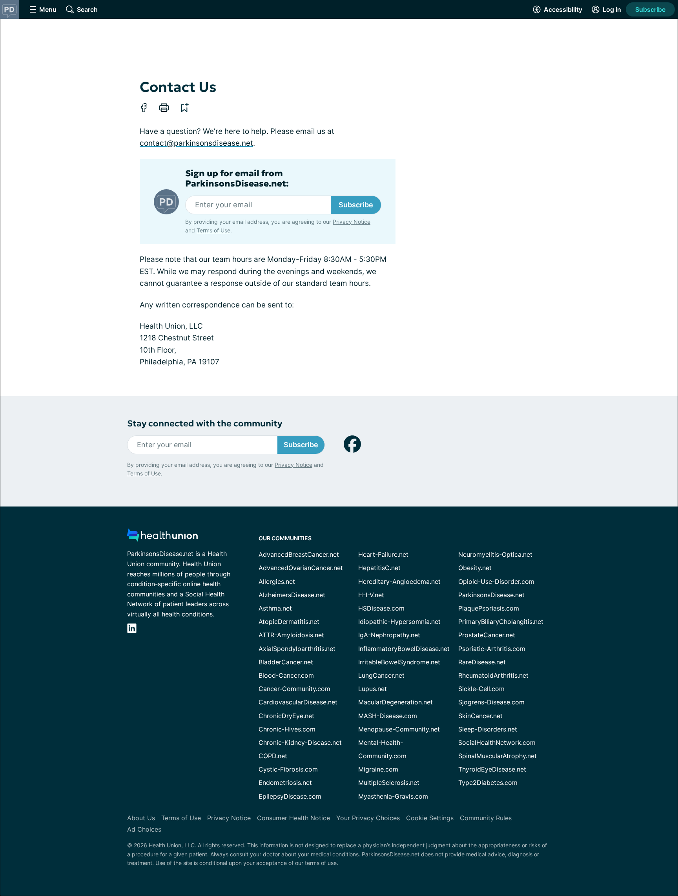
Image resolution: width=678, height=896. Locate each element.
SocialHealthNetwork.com (497, 742)
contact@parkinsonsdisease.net (196, 143)
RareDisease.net (482, 662)
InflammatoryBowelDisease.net (404, 649)
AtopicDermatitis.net (289, 621)
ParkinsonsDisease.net (491, 595)
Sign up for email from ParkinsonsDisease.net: (237, 178)
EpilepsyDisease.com (290, 796)
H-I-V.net (371, 595)
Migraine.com (378, 769)
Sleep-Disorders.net (487, 729)
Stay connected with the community (204, 423)
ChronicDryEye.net (286, 716)
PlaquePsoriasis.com (488, 608)
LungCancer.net (381, 675)
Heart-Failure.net (383, 554)
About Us (141, 818)
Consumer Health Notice (293, 818)
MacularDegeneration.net (395, 702)
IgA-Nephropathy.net (389, 635)
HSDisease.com (381, 608)
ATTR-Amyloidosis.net (291, 635)
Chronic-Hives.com (287, 729)
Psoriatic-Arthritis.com (491, 649)
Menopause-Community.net (399, 729)
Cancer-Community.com (294, 689)
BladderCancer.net (286, 662)
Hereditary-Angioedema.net (399, 581)
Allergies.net (277, 581)
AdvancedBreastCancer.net (299, 554)
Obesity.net (475, 568)
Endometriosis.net (285, 782)
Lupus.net (372, 689)
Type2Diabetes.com (488, 782)
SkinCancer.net (480, 716)
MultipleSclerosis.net (388, 782)
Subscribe (650, 9)
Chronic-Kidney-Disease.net (300, 742)
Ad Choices (144, 829)
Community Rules (486, 818)
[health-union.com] (162, 537)
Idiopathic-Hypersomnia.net (399, 621)
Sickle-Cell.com (481, 689)
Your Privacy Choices (368, 818)
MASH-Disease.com (387, 716)
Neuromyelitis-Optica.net (495, 554)
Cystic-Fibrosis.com (288, 769)
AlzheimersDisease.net (292, 595)
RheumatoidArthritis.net (493, 675)
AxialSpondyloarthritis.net (297, 649)
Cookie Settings (430, 818)
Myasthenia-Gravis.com (393, 796)
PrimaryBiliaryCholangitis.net (500, 621)
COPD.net (273, 756)
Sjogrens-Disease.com (491, 702)
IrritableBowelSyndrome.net (399, 662)
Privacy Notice (351, 221)
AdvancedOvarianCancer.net (301, 568)
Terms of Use (213, 230)
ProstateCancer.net (486, 635)
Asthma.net (275, 608)
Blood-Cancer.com (286, 675)
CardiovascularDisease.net (298, 702)
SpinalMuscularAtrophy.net (497, 756)
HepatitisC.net (379, 568)
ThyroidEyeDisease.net (492, 769)
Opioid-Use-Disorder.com (496, 581)
